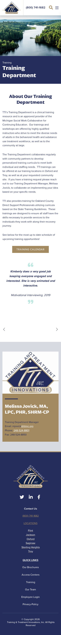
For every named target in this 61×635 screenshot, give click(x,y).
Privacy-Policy (30, 604)
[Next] (57, 329)
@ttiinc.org (27, 426)
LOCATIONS (30, 523)
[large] (22, 497)
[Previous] (4, 329)
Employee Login (30, 597)
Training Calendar (30, 249)
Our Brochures (30, 567)
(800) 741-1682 (35, 8)
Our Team (30, 589)
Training (30, 582)
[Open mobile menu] (57, 7)
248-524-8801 (21, 430)
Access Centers (30, 575)
